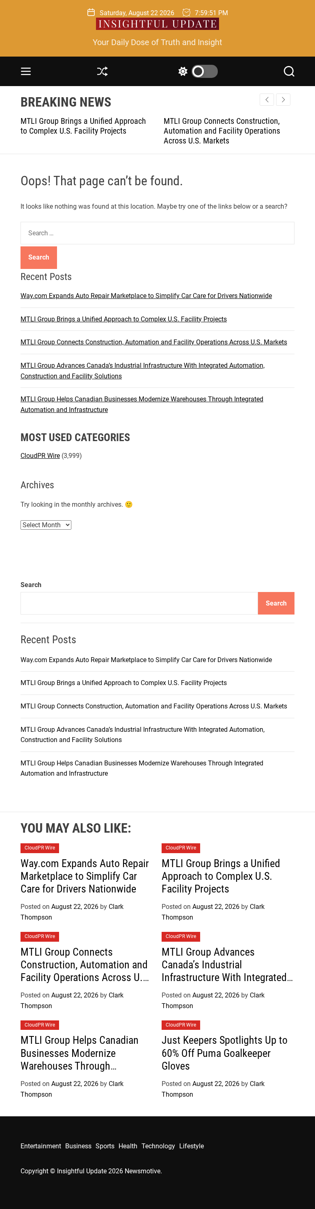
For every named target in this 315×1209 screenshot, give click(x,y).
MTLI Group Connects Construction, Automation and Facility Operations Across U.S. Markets (217, 131)
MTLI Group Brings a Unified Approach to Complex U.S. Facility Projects (79, 126)
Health (128, 1146)
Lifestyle (191, 1146)
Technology (158, 1146)
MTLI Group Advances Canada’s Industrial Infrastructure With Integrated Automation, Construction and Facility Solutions (225, 977)
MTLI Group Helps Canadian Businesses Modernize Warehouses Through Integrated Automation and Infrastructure (80, 1065)
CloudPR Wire (40, 456)
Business (78, 1146)
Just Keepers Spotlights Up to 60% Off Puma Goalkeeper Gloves (225, 1053)
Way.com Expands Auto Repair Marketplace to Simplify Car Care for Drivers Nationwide (146, 296)
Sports (105, 1146)
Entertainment (41, 1146)
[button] (283, 99)
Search (31, 585)
